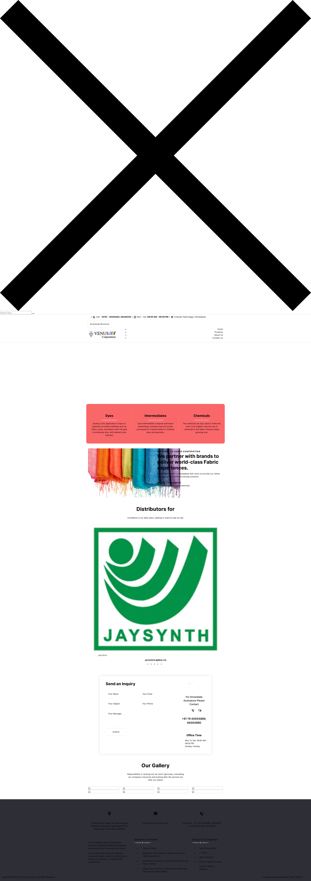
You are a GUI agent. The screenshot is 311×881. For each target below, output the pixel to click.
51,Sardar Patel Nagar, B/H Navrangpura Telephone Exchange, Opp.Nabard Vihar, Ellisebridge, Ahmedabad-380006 (109, 826)
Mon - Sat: (152, 317)
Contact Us (217, 338)
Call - (113, 317)
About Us (218, 335)
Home (220, 329)
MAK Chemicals (206, 857)
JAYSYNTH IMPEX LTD (155, 660)
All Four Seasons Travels (210, 861)
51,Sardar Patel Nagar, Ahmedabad (190, 317)
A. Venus (203, 852)
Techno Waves (295, 877)
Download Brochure (99, 324)
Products (219, 332)
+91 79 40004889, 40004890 (194, 720)
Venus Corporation (207, 848)
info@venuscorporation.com (155, 823)
